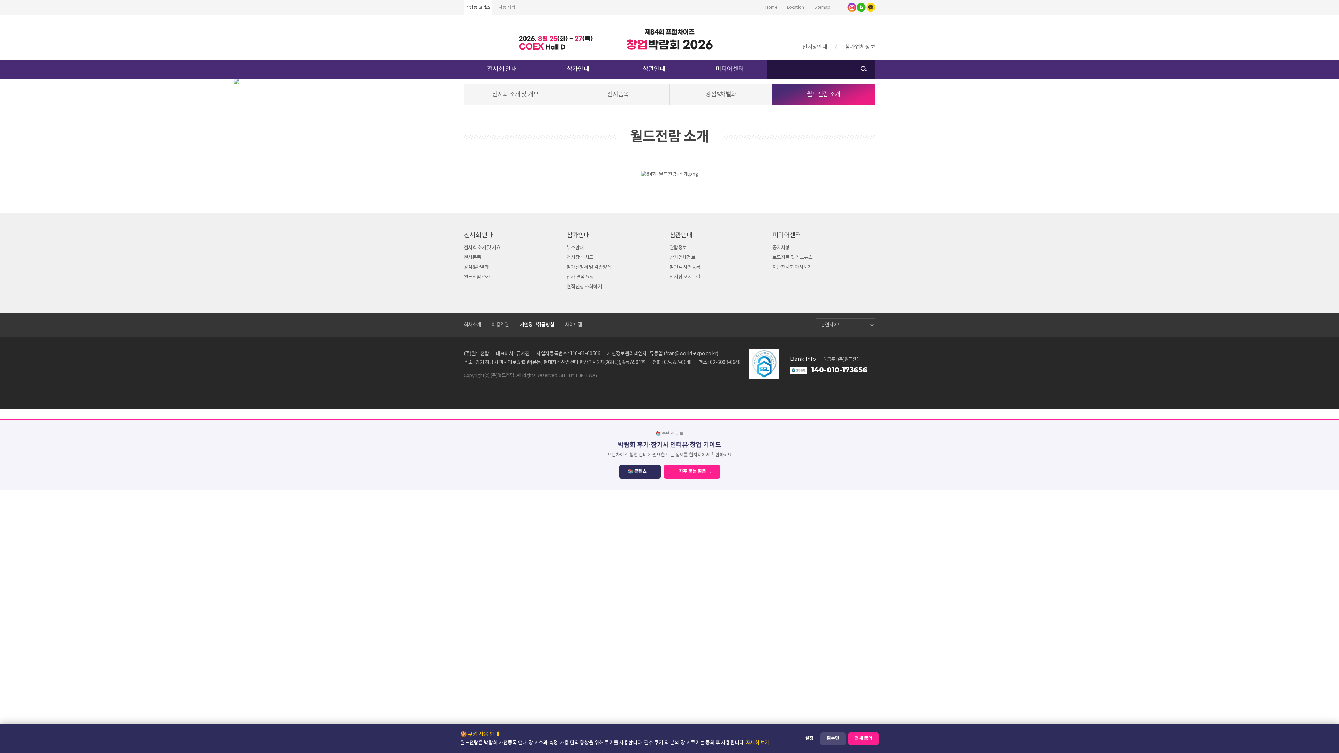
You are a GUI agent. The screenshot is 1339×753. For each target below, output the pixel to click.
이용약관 (500, 325)
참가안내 (578, 69)
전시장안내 (814, 47)
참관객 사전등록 (685, 267)
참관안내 (654, 69)
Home (771, 7)
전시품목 (618, 94)
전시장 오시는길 (685, 277)
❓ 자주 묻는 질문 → (692, 471)
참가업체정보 (860, 47)
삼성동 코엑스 (478, 7)
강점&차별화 (720, 94)
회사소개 (472, 325)
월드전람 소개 (823, 94)
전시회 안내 (502, 69)
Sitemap (822, 7)
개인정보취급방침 (537, 325)
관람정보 (678, 248)
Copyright (474, 375)
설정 (809, 738)
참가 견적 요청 (580, 277)
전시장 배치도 (580, 257)
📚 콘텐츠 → (640, 471)
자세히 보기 (758, 743)
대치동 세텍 (505, 7)
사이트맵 (573, 325)
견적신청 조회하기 (584, 287)
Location (795, 7)
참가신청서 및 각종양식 (589, 267)
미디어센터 (730, 69)
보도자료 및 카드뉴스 (792, 257)
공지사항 (780, 248)
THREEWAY (586, 375)
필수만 (833, 738)
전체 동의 (863, 738)
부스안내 (575, 248)
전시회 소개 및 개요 (515, 94)
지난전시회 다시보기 (792, 267)
